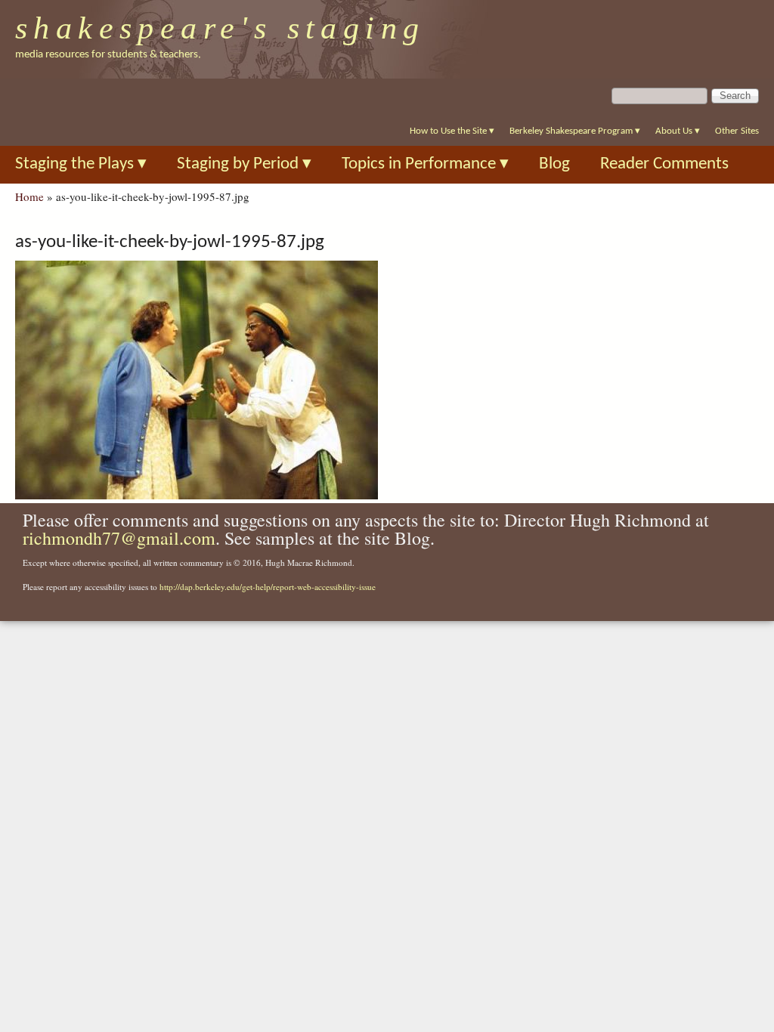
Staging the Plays (81, 164)
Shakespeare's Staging (220, 28)
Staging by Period (244, 164)
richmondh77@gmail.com (119, 538)
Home (29, 196)
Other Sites (737, 131)
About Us (677, 131)
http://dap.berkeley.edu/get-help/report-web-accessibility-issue (267, 586)
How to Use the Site (452, 131)
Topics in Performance (425, 164)
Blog (554, 164)
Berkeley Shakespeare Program (574, 131)
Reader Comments (664, 164)
